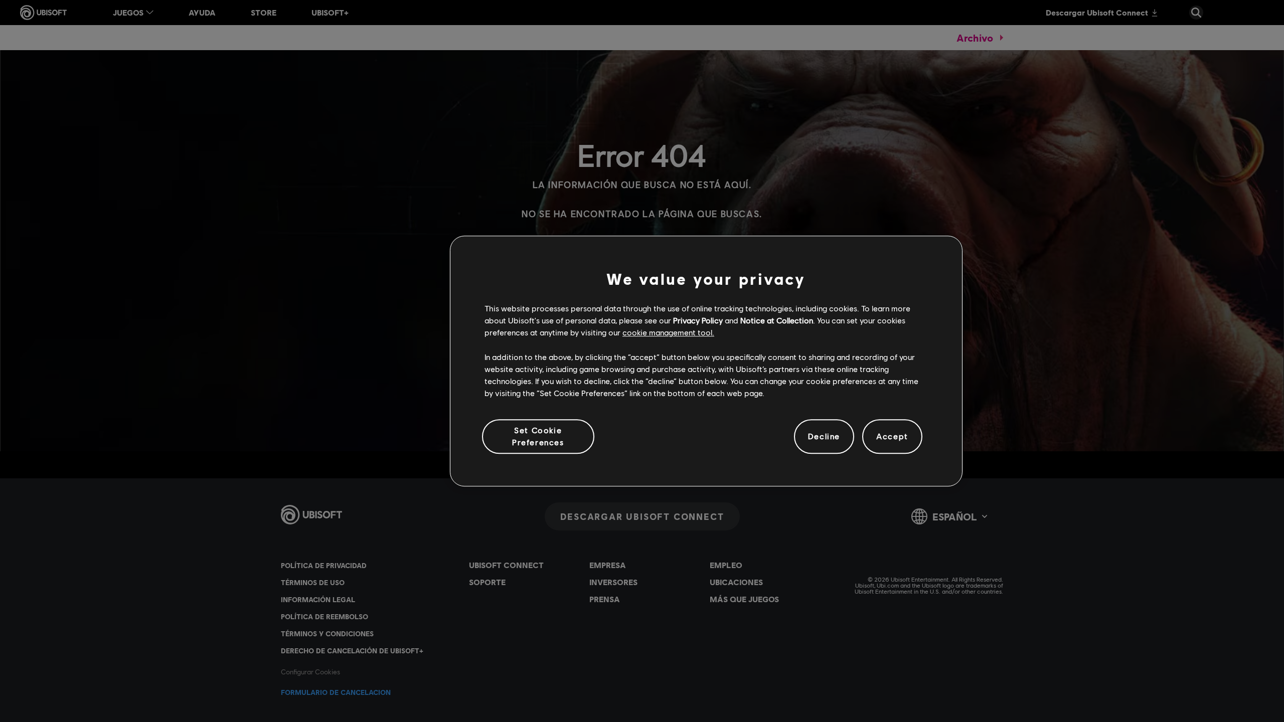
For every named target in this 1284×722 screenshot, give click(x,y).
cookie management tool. (668, 332)
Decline (824, 436)
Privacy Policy (698, 320)
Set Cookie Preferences (538, 436)
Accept (892, 436)
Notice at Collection (776, 320)
